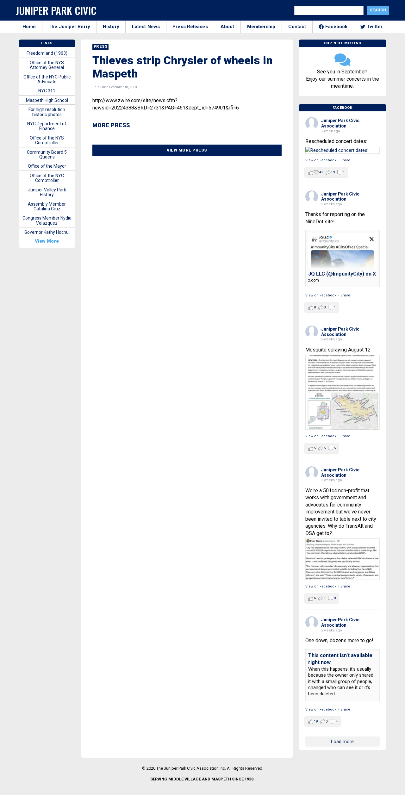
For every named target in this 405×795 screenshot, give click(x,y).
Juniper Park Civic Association (340, 123)
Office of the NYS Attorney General (47, 65)
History (111, 26)
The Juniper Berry (69, 26)
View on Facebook (320, 160)
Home (29, 26)
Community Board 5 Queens (47, 154)
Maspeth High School (47, 100)
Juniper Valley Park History (47, 192)
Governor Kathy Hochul (47, 232)
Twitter (375, 26)
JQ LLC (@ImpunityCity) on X (342, 274)
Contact (297, 26)
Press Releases (190, 26)
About (227, 26)
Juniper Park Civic (56, 10)
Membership (261, 26)
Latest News (146, 26)
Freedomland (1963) (47, 53)
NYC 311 (46, 90)
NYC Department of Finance (46, 126)
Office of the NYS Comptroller (47, 140)
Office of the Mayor (47, 166)
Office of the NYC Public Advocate (47, 79)
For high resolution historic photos (46, 112)
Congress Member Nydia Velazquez (47, 220)
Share (345, 160)
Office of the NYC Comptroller (47, 178)
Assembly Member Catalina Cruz (47, 206)
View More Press (187, 150)
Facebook (336, 26)
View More (47, 241)
